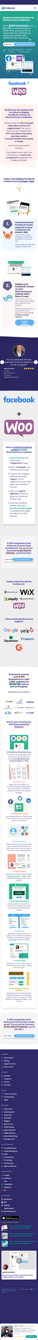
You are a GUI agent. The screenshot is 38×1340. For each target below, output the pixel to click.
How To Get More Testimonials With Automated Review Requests (22, 1242)
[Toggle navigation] (34, 7)
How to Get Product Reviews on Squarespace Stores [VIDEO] (20, 1227)
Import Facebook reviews (23, 44)
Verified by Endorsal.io (11, 377)
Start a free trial (17, 458)
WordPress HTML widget (21, 508)
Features (4, 1105)
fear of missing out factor (19, 875)
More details (27, 1335)
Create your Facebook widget (24, 322)
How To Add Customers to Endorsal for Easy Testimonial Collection (22, 1235)
